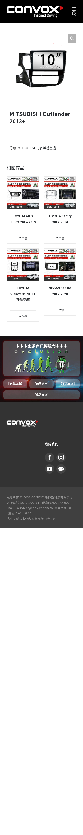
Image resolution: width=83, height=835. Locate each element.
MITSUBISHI (27, 148)
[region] (41, 369)
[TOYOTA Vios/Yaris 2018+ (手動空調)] (23, 265)
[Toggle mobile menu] (74, 9)
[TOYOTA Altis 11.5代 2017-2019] (23, 193)
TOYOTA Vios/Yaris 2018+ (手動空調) (22, 294)
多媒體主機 (47, 148)
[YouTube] (49, 469)
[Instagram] (61, 457)
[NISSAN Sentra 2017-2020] (60, 265)
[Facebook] (49, 457)
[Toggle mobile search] (74, 13)
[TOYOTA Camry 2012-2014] (60, 193)
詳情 (24, 238)
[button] (72, 38)
